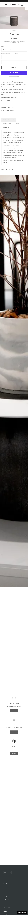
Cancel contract (22, 912)
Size (2, 46)
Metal (16, 53)
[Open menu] (25, 4)
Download (14, 732)
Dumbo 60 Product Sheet (7, 107)
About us (5, 911)
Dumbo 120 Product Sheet (7, 110)
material (12, 160)
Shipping (23, 41)
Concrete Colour (5, 53)
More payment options (14, 76)
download (14, 710)
